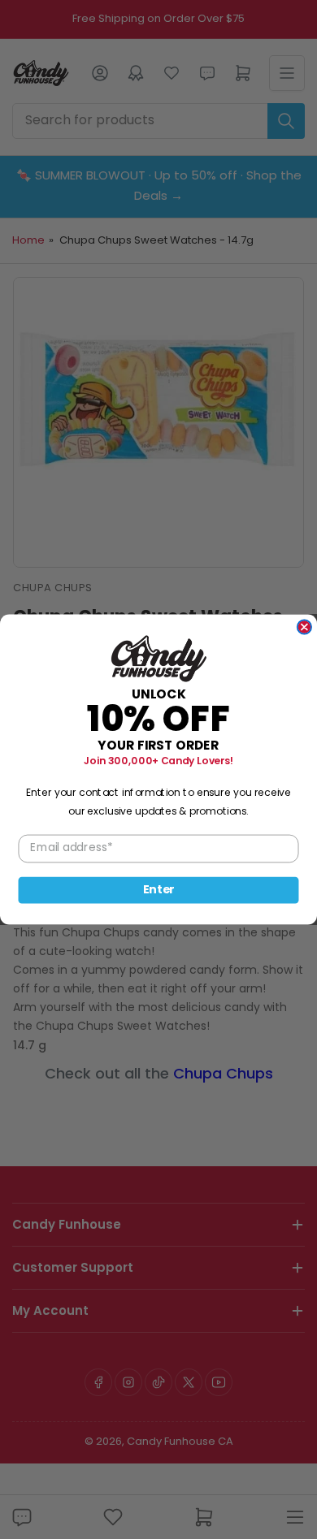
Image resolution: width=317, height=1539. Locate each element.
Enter (159, 890)
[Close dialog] (304, 626)
